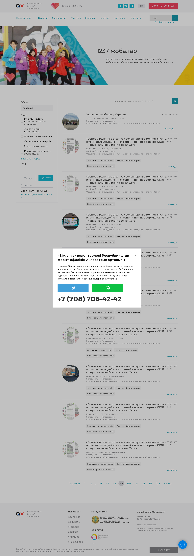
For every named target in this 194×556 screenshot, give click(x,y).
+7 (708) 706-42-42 (90, 298)
